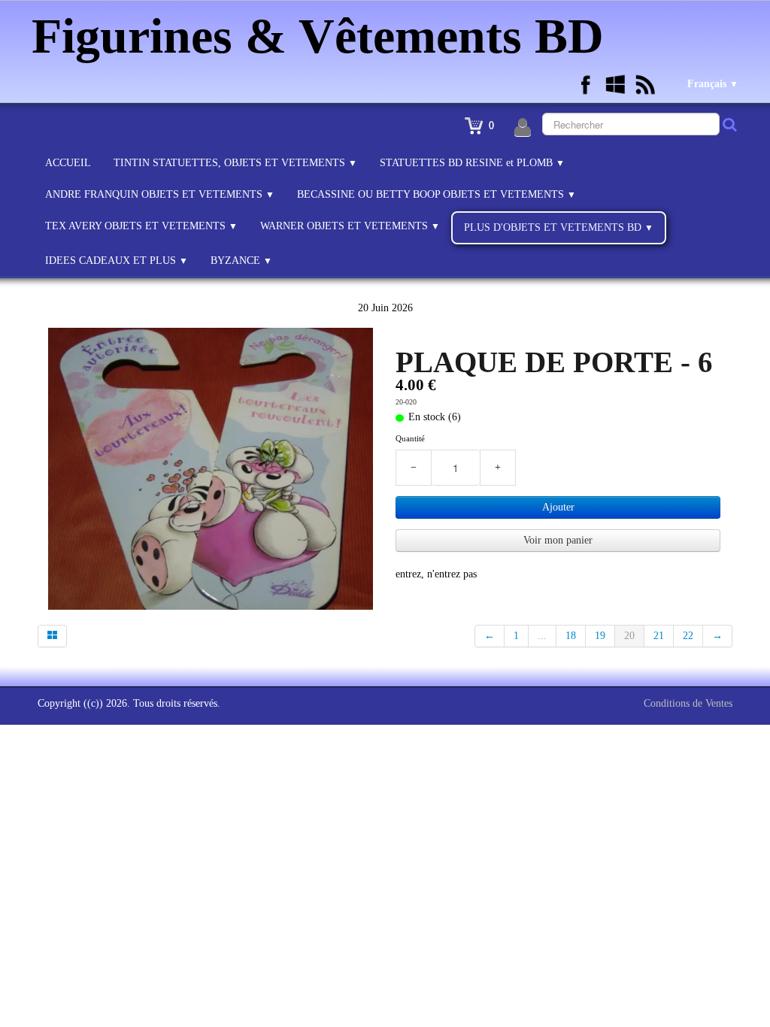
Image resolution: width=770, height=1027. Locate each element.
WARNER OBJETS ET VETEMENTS (350, 226)
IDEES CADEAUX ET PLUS (116, 260)
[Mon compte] (522, 128)
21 (658, 635)
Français (712, 83)
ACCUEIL (68, 162)
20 (629, 635)
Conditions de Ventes (688, 703)
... (542, 635)
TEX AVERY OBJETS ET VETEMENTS (141, 226)
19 (600, 635)
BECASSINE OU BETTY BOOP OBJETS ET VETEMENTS (436, 194)
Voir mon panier (558, 540)
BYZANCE (241, 260)
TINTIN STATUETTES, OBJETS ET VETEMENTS (235, 162)
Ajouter (558, 507)
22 (688, 635)
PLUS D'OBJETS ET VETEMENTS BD (558, 227)
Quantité (410, 438)
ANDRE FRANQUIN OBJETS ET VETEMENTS (159, 194)
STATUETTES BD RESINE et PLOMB (472, 162)
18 (570, 635)
